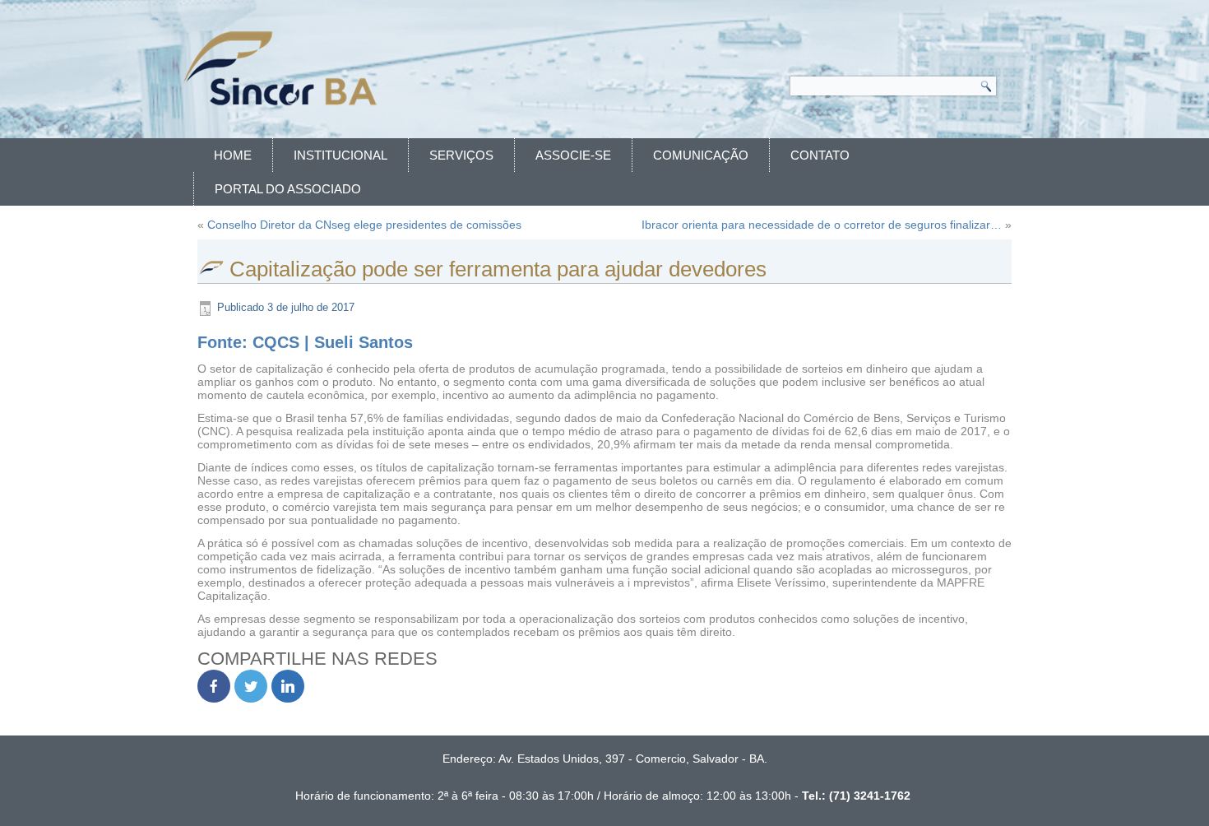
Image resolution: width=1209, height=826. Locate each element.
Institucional (340, 155)
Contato (820, 155)
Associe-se (573, 155)
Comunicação (700, 155)
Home (233, 155)
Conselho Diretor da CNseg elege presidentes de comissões (364, 224)
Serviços (461, 155)
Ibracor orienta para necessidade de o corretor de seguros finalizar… (822, 224)
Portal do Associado (288, 189)
